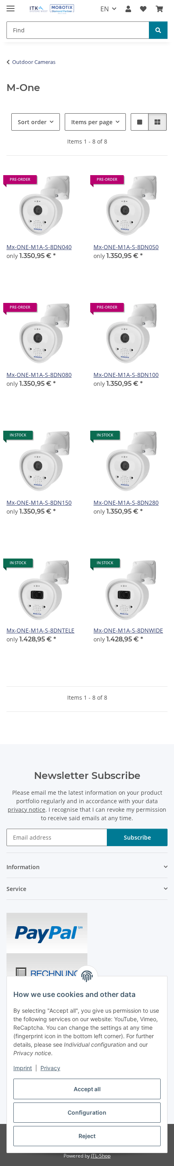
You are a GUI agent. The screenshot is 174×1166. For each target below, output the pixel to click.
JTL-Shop (100, 1155)
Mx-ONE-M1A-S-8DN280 (126, 502)
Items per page (91, 122)
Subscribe (137, 837)
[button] (128, 9)
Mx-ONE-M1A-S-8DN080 (39, 375)
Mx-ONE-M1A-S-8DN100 (126, 375)
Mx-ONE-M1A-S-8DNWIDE (128, 630)
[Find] (158, 30)
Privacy (50, 1067)
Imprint (22, 1067)
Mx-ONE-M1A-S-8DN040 (39, 247)
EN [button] (104, 8)
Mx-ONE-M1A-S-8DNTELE (40, 630)
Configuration (87, 1112)
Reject (87, 1135)
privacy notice (26, 809)
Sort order (32, 122)
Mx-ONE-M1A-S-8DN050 (126, 247)
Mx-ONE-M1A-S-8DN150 (39, 502)
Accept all (87, 1089)
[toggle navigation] (10, 5)
